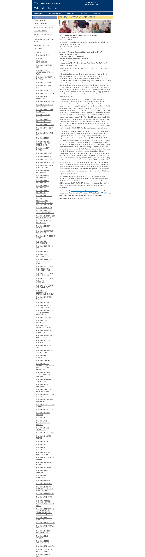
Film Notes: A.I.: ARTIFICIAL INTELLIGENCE (41, 60)
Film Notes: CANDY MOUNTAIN (42, 149)
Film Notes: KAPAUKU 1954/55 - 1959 (43, 380)
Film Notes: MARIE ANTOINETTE (42, 429)
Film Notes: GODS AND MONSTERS (44, 331)
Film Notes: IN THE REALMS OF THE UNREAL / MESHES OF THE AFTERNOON (45, 366)
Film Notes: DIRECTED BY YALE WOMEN (45, 232)
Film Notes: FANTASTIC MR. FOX (44, 298)
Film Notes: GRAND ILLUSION (43, 341)
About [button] (84, 13)
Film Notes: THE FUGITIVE (45, 317)
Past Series (38, 49)
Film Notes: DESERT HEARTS (43, 227)
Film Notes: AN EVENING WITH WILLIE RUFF (44, 286)
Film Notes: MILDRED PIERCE (43, 437)
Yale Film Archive (45, 8)
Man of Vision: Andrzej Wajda (43, 27)
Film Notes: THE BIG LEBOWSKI (43, 116)
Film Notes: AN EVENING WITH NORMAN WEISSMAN (44, 280)
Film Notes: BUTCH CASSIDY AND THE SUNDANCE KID (43, 143)
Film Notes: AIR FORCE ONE (44, 66)
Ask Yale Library (90, 2)
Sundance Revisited (40, 31)
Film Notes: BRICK (42, 138)
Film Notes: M (41, 418)
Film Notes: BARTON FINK (45, 101)
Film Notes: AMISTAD (43, 82)
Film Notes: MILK (42, 441)
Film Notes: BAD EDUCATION (41, 97)
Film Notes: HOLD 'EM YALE (43, 346)
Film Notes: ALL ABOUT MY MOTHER (45, 78)
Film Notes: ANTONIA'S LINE (44, 86)
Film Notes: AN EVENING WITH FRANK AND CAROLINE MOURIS (44, 268)
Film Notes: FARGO (42, 302)
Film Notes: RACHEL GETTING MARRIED (43, 532)
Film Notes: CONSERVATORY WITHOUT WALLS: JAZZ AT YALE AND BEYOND (44, 202)
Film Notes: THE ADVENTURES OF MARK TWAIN (45, 72)
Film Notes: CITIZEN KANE (45, 162)
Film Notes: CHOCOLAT (44, 153)
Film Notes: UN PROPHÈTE (45, 523)
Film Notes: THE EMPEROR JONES (42, 255)
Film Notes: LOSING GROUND (43, 414)
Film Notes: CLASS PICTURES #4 (42, 187)
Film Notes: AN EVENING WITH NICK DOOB (44, 274)
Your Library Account (92, 4)
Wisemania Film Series (41, 45)
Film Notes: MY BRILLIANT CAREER (45, 458)
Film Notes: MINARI (43, 444)
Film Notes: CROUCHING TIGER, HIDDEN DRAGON (45, 212)
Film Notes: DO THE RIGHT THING (45, 237)
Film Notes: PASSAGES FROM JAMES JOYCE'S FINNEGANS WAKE (44, 489)
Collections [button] (55, 13)
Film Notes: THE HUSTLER (45, 360)
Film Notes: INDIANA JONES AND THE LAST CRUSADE (44, 374)
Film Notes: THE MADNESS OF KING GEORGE (43, 423)
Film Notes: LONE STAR (44, 410)
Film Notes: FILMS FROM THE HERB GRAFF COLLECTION (44, 312)
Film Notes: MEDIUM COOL (45, 433)
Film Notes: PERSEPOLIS (45, 494)
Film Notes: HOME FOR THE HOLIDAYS (44, 351)
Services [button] (71, 13)
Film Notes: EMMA (42, 251)
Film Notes (104, 193)
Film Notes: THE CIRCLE (44, 159)
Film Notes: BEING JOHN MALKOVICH (44, 111)
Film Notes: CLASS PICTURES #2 (42, 176)
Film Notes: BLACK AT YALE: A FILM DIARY (43, 121)
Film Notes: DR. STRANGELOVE (41, 242)
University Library (47, 3)
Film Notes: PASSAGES (44, 484)
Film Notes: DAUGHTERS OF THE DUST (44, 222)
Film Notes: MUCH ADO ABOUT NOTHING (44, 453)
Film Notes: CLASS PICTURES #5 (42, 192)
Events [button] (96, 13)
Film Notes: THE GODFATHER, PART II (43, 326)
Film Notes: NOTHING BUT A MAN (45, 463)
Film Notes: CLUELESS (44, 196)
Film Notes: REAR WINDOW (42, 537)
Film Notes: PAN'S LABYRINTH (42, 476)
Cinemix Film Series (40, 23)
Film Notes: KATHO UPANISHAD (42, 385)
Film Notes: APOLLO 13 (44, 90)
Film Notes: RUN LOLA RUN (45, 546)
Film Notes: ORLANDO (43, 467)
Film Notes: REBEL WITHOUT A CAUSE (43, 542)
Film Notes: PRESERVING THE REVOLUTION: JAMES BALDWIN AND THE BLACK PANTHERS (45, 512)
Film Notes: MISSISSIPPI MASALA (44, 448)
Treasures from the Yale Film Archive (84, 191)
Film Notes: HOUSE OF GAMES (44, 356)
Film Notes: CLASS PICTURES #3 (42, 182)
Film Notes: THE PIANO (44, 497)
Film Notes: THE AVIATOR (45, 93)
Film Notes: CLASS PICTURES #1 (42, 171)
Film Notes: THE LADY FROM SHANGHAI (44, 390)
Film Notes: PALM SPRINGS (42, 471)
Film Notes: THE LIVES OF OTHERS (45, 406)
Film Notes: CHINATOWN (44, 156)
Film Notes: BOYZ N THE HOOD (44, 134)
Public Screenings (40, 20)
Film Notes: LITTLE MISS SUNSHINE (44, 400)
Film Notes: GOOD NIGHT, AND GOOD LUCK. (45, 336)
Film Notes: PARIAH (43, 481)
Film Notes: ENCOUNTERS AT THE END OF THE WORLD (45, 261)
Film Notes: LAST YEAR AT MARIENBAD (45, 395)
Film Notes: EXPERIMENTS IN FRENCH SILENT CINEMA (45, 292)
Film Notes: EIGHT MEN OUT (44, 247)
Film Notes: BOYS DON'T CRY (44, 129)
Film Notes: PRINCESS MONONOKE (44, 519)
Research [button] (38, 13)
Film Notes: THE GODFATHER (41, 321)
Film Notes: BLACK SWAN (45, 125)
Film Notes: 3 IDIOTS (43, 55)
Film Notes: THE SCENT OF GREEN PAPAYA (44, 550)
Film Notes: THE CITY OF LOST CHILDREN (45, 166)
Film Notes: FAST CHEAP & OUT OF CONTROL (45, 306)
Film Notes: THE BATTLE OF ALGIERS (44, 106)
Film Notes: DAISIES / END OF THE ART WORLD (45, 217)
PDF (60, 49)
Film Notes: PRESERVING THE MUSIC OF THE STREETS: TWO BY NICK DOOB (45, 503)
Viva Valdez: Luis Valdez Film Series (44, 40)
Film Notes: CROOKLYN (44, 208)
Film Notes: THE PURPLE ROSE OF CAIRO (45, 527)
